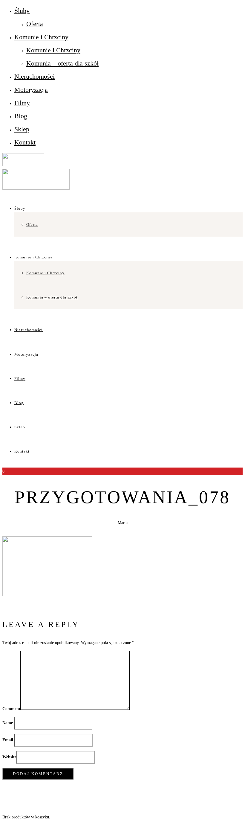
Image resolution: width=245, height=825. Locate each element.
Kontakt (25, 142)
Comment (11, 708)
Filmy (22, 102)
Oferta (34, 24)
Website (9, 757)
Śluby (22, 10)
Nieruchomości (34, 76)
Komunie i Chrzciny (41, 37)
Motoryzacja (31, 89)
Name (7, 723)
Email (7, 740)
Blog (20, 116)
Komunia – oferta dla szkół (62, 63)
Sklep (21, 129)
